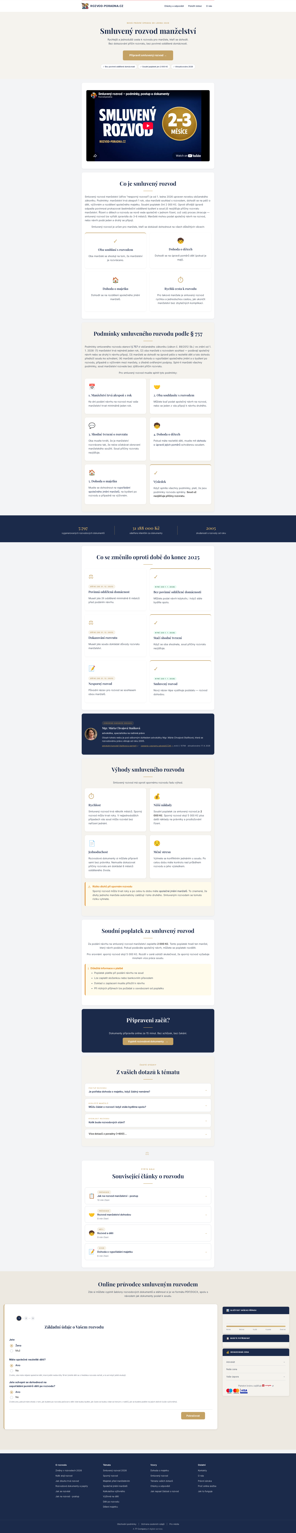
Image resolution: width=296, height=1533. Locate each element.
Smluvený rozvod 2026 (115, 1470)
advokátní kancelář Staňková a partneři (119, 746)
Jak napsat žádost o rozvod (164, 1491)
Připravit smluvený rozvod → (148, 55)
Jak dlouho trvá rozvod (67, 1481)
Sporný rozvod (110, 1475)
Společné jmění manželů (115, 1486)
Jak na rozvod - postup (67, 1496)
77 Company (141, 1529)
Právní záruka (205, 1481)
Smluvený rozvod (159, 1475)
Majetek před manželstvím (116, 1481)
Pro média (174, 1524)
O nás (209, 6)
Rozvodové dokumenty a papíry (72, 1486)
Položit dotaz (195, 6)
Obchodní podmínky (126, 1524)
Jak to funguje (205, 1491)
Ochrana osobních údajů (152, 1524)
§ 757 (134, 346)
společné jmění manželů (173, 891)
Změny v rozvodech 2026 (69, 1470)
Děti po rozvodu (111, 1501)
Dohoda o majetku (159, 1470)
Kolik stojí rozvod (64, 1475)
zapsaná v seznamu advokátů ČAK (156, 746)
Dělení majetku (110, 1506)
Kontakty (202, 1470)
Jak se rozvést (63, 1491)
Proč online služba (207, 1486)
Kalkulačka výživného (114, 1491)
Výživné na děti (111, 1496)
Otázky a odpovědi (174, 6)
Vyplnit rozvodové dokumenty (146, 1041)
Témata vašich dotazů (161, 1481)
